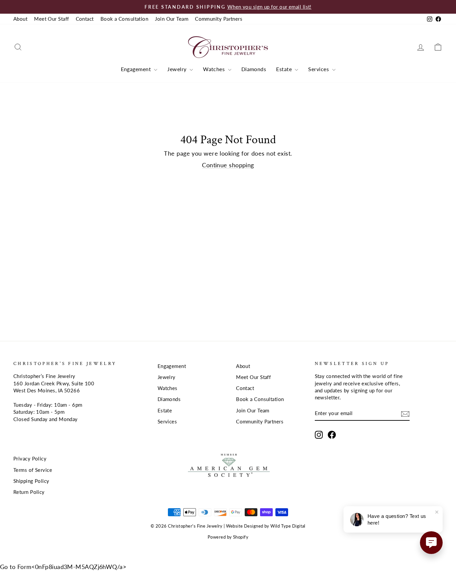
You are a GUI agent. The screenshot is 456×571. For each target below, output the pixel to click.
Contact (85, 19)
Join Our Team (171, 19)
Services (319, 69)
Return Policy (29, 492)
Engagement (137, 69)
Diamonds (253, 69)
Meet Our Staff (51, 19)
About (20, 19)
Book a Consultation (124, 19)
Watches (214, 69)
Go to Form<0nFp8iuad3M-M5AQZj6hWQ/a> (63, 566)
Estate (284, 69)
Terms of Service (32, 470)
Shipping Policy (31, 481)
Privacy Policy (29, 458)
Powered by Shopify (228, 537)
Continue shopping (228, 165)
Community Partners (218, 19)
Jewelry (177, 69)
